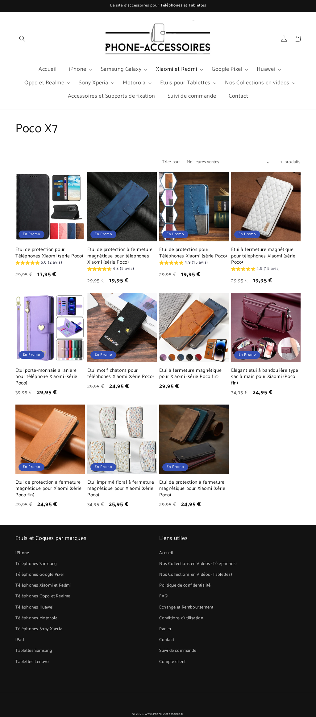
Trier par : (171, 162)
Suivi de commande (177, 650)
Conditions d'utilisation (181, 618)
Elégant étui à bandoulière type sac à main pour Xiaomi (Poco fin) (264, 376)
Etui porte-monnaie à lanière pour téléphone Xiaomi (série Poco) (46, 376)
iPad (19, 639)
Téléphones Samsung (36, 563)
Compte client (172, 661)
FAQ (163, 596)
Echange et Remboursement (186, 607)
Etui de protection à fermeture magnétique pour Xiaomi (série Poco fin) (48, 488)
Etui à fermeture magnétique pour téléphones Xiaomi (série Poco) (263, 256)
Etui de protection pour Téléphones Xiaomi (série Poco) (49, 253)
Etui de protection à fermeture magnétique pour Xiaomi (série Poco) (192, 488)
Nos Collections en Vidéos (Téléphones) (198, 563)
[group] (38, 263)
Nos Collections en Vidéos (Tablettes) (195, 574)
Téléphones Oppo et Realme (42, 596)
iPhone (22, 553)
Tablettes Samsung (33, 650)
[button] (22, 38)
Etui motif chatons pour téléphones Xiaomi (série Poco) (120, 373)
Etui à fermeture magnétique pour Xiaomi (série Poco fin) (190, 373)
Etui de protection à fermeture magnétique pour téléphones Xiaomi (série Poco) (120, 256)
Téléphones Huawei (34, 607)
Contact (166, 639)
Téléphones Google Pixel (39, 574)
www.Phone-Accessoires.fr (164, 713)
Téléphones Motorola (36, 618)
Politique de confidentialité (185, 585)
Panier (165, 629)
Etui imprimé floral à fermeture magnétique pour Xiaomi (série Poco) (120, 488)
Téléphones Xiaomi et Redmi (43, 585)
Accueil (166, 553)
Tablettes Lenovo (32, 661)
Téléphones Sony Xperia (38, 629)
